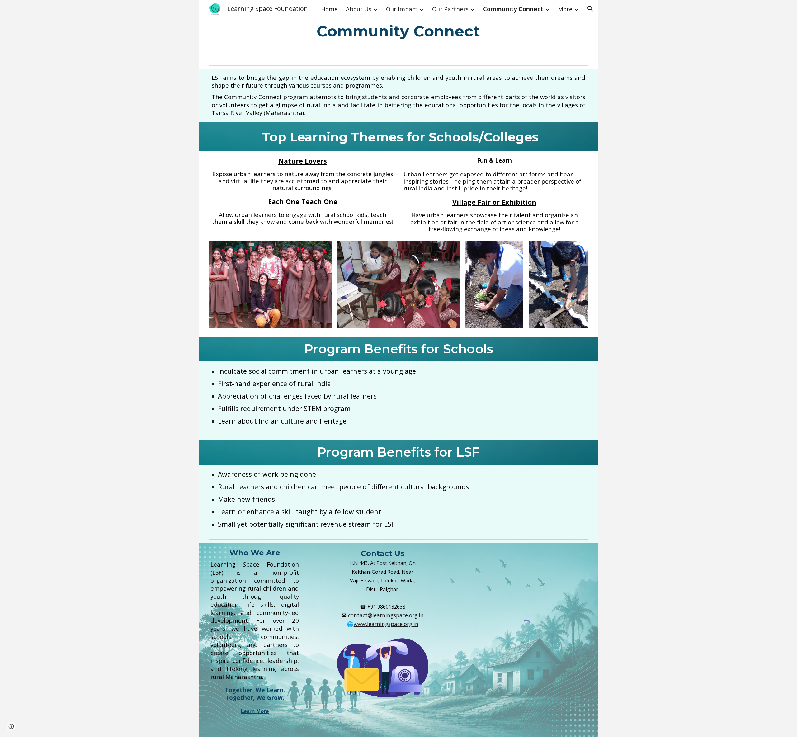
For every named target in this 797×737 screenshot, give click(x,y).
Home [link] (329, 9)
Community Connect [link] (513, 9)
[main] (398, 31)
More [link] (565, 9)
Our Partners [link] (450, 9)
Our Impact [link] (401, 9)
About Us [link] (358, 9)
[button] (590, 8)
